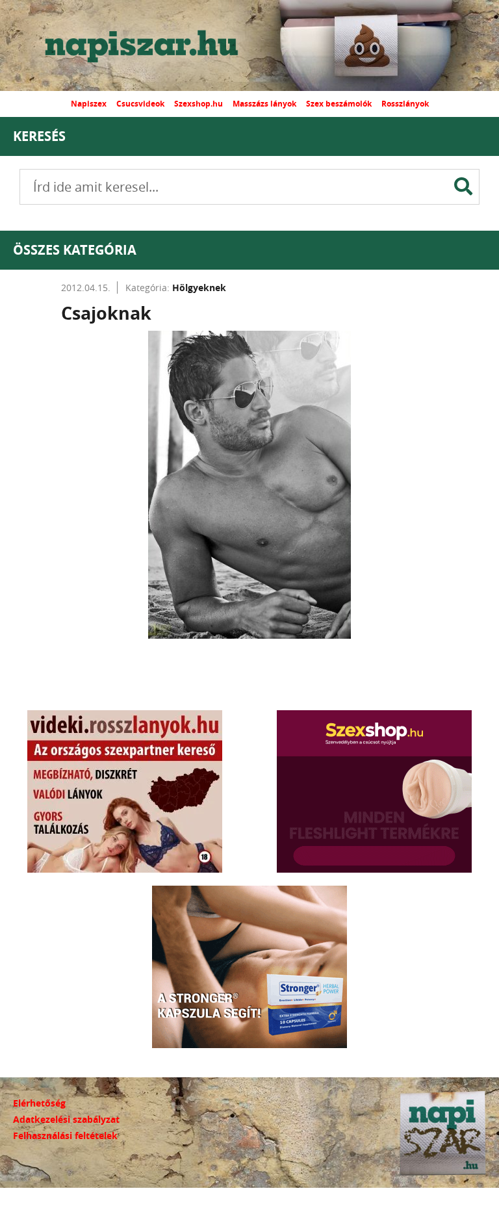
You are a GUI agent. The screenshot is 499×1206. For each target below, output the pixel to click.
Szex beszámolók (339, 103)
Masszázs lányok (264, 103)
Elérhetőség (39, 1103)
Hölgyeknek (199, 287)
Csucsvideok (140, 103)
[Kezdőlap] (152, 45)
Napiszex (89, 103)
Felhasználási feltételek (65, 1135)
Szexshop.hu (198, 103)
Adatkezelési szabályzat (66, 1119)
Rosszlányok (405, 103)
